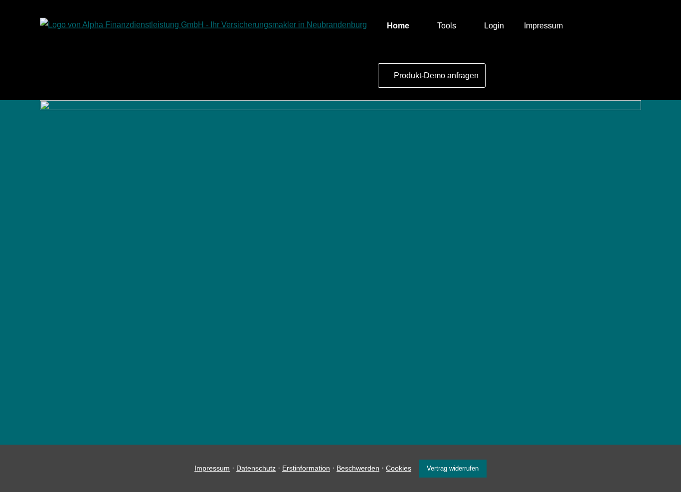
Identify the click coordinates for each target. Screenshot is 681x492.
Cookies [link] (398, 468)
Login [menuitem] (494, 25)
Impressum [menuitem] (543, 25)
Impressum (212, 468)
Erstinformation (306, 468)
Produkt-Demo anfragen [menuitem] (436, 75)
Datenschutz (256, 468)
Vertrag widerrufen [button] (453, 468)
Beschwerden (358, 468)
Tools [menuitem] (446, 25)
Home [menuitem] (398, 25)
